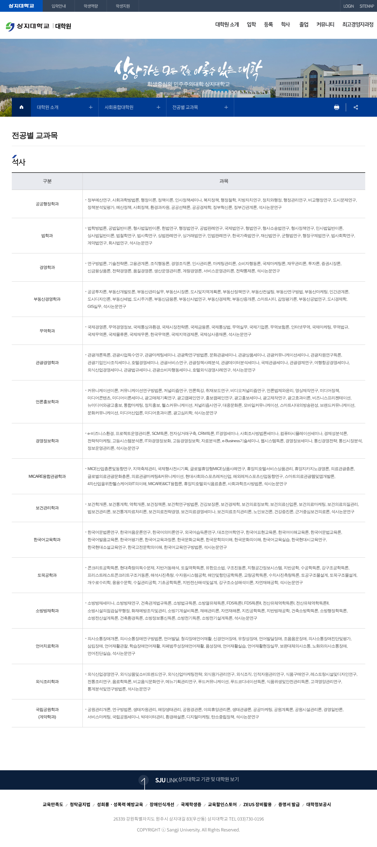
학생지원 (123, 6)
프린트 (336, 107)
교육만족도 (53, 804)
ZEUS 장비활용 (257, 804)
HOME (21, 107)
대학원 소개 (47, 107)
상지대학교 (21, 6)
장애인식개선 (162, 804)
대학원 (63, 26)
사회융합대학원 (119, 107)
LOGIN (348, 6)
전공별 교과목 (185, 107)
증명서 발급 (289, 804)
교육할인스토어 (222, 804)
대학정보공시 (318, 804)
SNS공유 (355, 107)
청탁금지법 (80, 804)
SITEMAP (367, 6)
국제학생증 (191, 804)
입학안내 (59, 6)
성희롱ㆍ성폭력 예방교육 (120, 804)
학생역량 (91, 6)
